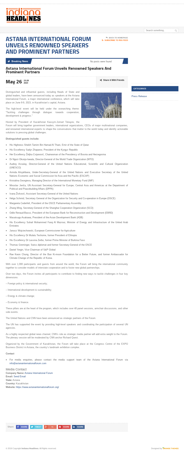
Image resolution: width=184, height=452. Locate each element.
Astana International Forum (39, 373)
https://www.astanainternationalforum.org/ (37, 387)
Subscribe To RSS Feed (116, 40)
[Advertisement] (100, 13)
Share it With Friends (113, 80)
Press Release (139, 96)
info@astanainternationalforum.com (28, 363)
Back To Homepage (118, 38)
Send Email (20, 376)
